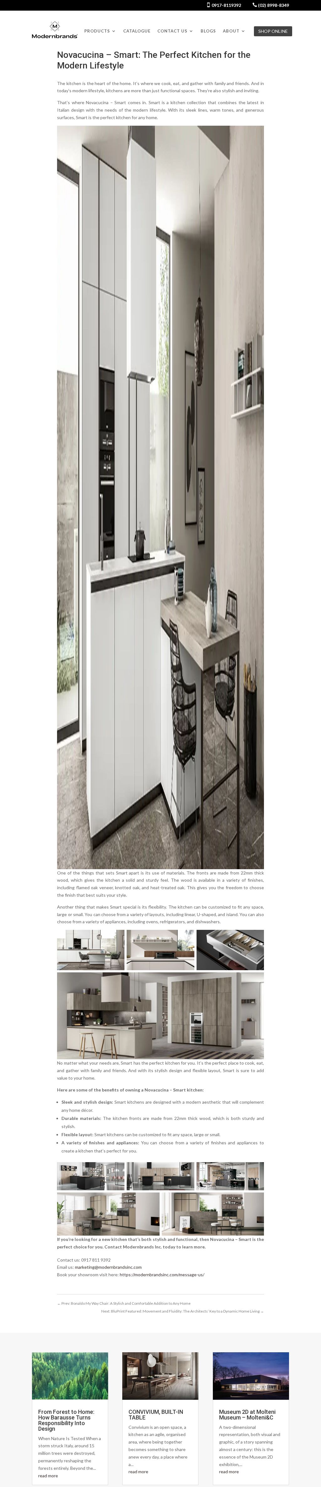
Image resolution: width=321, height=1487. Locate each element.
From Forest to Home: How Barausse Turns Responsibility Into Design (66, 1420)
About (231, 31)
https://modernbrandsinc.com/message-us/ (162, 1274)
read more (48, 1475)
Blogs (208, 31)
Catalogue (136, 31)
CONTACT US (172, 31)
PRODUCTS (97, 31)
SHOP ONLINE (273, 31)
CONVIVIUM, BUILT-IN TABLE (156, 1415)
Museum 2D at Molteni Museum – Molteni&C (247, 1415)
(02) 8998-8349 (273, 5)
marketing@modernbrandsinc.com (108, 1267)
